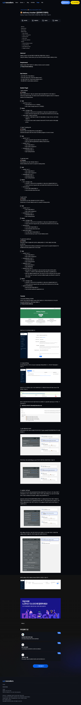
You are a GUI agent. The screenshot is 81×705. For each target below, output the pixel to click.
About (16, 2)
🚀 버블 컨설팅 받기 (40, 666)
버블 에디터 (36, 20)
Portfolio (33, 2)
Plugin (38, 2)
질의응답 (56, 20)
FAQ (42, 2)
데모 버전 (25, 20)
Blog (28, 2)
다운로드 (46, 20)
